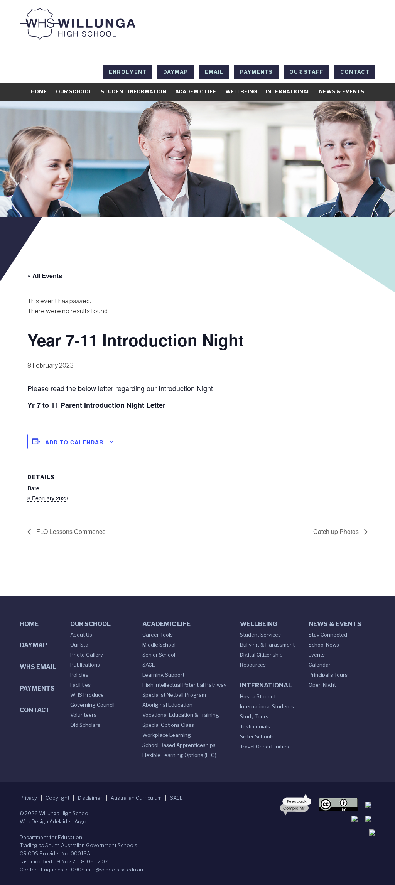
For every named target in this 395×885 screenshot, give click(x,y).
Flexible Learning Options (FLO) (179, 755)
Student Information (133, 91)
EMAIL (214, 72)
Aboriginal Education (167, 705)
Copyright (57, 798)
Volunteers (83, 715)
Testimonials (255, 726)
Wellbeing (241, 91)
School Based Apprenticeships (179, 745)
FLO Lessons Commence (70, 531)
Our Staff (306, 72)
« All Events (44, 275)
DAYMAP (175, 72)
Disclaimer (90, 798)
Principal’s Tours (328, 675)
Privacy (28, 798)
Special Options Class (168, 725)
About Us (81, 635)
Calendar (320, 665)
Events (317, 655)
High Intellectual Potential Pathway (184, 685)
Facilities (80, 685)
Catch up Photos (336, 531)
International (288, 91)
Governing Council (92, 705)
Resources (253, 665)
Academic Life (195, 91)
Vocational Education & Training (180, 715)
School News (324, 645)
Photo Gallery (86, 655)
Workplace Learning (166, 735)
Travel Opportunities (264, 746)
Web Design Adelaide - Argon (54, 821)
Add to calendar (74, 442)
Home (39, 91)
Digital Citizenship (261, 655)
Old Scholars (85, 725)
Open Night (322, 685)
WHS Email (38, 667)
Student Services (260, 635)
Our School (74, 91)
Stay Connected (328, 635)
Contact (355, 72)
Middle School (159, 645)
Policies (79, 675)
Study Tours (254, 716)
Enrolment (128, 72)
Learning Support (163, 675)
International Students (267, 706)
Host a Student (258, 696)
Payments (256, 72)
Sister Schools (257, 736)
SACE (148, 665)
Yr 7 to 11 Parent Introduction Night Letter (96, 405)
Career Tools (157, 635)
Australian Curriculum (136, 798)
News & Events (341, 91)
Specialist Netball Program (174, 695)
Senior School (158, 655)
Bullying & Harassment (267, 645)
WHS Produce (87, 695)
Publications (85, 665)
